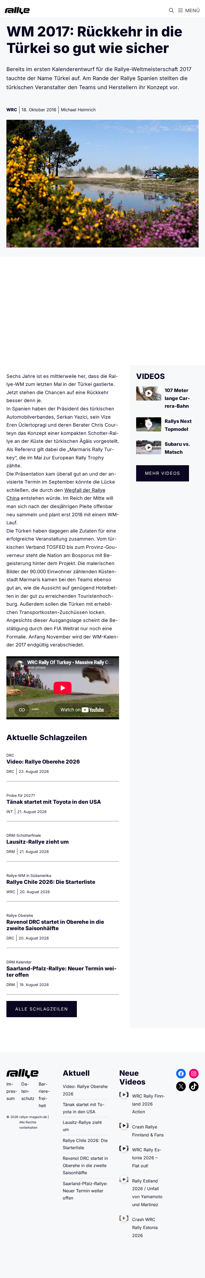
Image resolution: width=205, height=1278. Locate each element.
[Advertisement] (102, 311)
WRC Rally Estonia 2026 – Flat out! (146, 1157)
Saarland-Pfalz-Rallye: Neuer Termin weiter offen (85, 1191)
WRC (11, 109)
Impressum (11, 1091)
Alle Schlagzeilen (41, 1009)
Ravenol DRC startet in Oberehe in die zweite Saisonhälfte (55, 925)
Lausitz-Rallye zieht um (37, 842)
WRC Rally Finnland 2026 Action (148, 1103)
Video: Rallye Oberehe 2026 (43, 761)
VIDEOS (150, 376)
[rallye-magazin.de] (16, 10)
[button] (172, 10)
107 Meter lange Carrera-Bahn (177, 398)
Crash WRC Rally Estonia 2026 (145, 1227)
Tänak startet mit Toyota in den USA (53, 802)
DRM (10, 851)
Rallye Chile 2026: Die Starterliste (50, 882)
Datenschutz (27, 1091)
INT (9, 811)
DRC (10, 771)
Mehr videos (162, 473)
